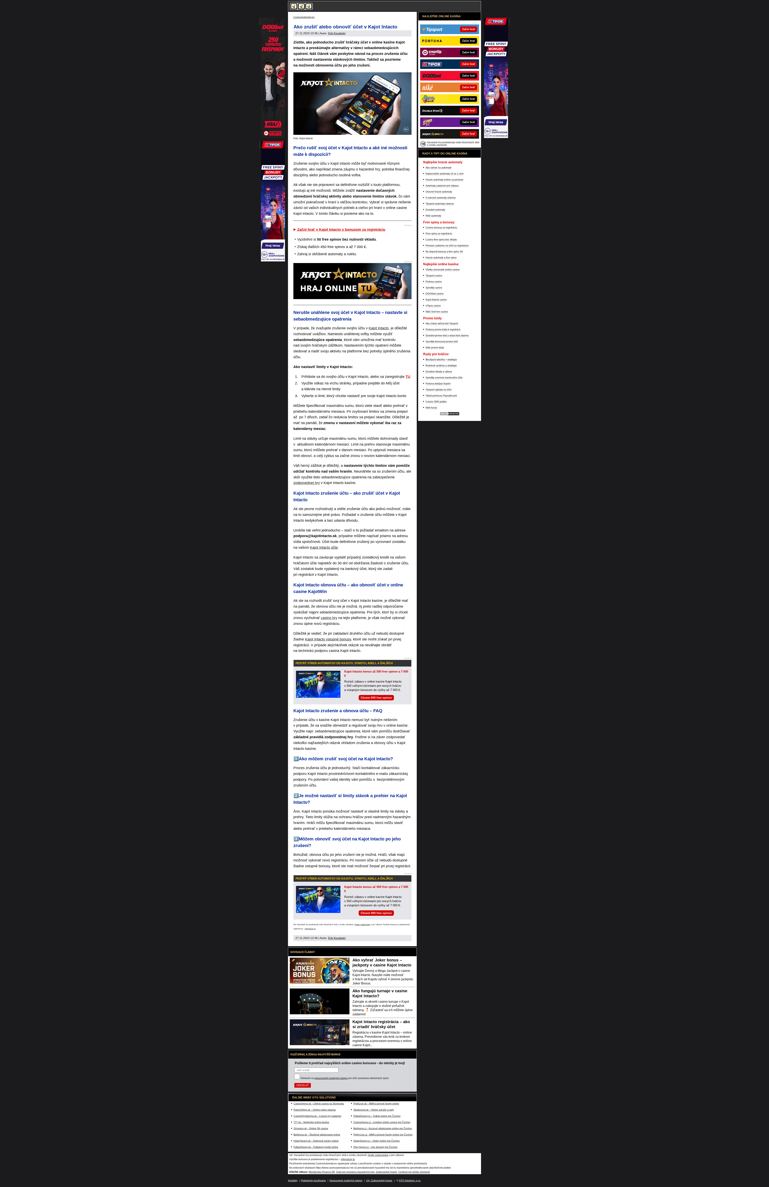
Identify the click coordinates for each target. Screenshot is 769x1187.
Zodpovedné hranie (386, 1172)
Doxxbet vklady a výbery (439, 371)
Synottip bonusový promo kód (442, 341)
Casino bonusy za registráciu (441, 227)
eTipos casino (433, 305)
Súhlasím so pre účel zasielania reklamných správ (344, 1078)
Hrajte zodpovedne (362, 925)
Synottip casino (434, 287)
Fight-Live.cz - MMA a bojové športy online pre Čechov (383, 1134)
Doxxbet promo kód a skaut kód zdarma (447, 335)
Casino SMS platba (436, 401)
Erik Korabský (337, 33)
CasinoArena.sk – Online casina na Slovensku (319, 1103)
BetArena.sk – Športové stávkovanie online (317, 1134)
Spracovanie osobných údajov (345, 1180)
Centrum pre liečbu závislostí (414, 1172)
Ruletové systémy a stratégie (441, 365)
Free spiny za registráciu (439, 233)
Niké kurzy (431, 407)
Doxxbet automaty (435, 209)
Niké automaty (433, 215)
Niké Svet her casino (437, 311)
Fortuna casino (434, 281)
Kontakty (292, 1180)
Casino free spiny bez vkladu (441, 239)
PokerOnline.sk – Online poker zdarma (315, 1109)
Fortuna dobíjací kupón (438, 383)
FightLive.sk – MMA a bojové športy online (376, 1103)
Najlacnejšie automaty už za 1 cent (444, 173)
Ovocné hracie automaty (439, 191)
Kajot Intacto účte (324, 548)
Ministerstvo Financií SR (322, 1172)
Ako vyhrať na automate (439, 167)
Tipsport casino (434, 275)
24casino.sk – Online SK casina (311, 1128)
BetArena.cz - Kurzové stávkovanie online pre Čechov (382, 1128)
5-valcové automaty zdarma (441, 197)
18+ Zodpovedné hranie (379, 1180)
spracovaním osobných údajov (331, 1078)
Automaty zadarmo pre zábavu (442, 185)
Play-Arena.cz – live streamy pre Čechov (375, 1147)
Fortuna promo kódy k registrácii (443, 329)
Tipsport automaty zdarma (440, 203)
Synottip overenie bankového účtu (444, 377)
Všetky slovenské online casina (443, 269)
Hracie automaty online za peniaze (444, 179)
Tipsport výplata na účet (438, 389)
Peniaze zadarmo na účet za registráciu (447, 245)
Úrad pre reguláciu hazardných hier (355, 1172)
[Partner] (496, 137)
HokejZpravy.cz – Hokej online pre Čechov (376, 1141)
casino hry (329, 618)
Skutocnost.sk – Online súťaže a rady (373, 1109)
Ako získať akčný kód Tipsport (442, 323)
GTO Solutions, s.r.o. (410, 1180)
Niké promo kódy (435, 347)
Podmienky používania (313, 1180)
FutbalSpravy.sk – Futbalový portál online (316, 1147)
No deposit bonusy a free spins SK (444, 251)
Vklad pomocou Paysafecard (441, 395)
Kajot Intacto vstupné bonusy (328, 639)
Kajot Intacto (379, 328)
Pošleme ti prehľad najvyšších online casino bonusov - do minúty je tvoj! (350, 1063)
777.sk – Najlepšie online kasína (311, 1122)
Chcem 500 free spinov (376, 697)
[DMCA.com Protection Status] (450, 414)
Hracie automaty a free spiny (441, 257)
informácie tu (310, 929)
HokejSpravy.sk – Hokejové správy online (316, 1141)
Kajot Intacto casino (436, 299)
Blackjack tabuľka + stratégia (441, 359)
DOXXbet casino (435, 293)
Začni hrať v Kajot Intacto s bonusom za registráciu (341, 230)
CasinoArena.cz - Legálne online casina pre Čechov (381, 1122)
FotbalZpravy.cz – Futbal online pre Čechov (377, 1116)
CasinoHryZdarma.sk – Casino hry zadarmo (317, 1116)
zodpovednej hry (306, 483)
